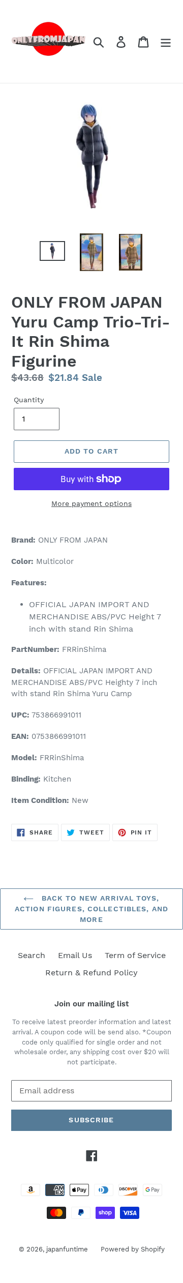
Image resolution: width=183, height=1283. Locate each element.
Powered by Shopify (133, 1249)
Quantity (29, 400)
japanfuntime (67, 1249)
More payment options (91, 503)
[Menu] (166, 41)
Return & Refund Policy (91, 972)
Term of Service (135, 955)
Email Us (75, 955)
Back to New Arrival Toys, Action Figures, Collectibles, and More (91, 908)
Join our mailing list (91, 1003)
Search (31, 955)
